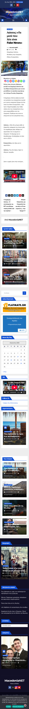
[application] (14, 387)
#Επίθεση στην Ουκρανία (14, 54)
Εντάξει (8, 706)
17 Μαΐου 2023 (8, 665)
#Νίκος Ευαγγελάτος (13, 57)
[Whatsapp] (21, 81)
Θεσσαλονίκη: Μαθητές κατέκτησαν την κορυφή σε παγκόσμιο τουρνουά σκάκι (14, 662)
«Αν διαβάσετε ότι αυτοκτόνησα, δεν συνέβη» (11, 526)
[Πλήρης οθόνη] (24, 392)
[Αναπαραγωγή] (5, 392)
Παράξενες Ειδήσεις (9, 522)
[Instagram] (5, 81)
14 (18, 356)
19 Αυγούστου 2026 (11, 492)
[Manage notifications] (25, 705)
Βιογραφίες (5, 568)
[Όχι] (27, 702)
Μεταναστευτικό (8, 484)
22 (21, 360)
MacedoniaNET (14, 11)
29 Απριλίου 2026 (10, 529)
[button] (23, 20)
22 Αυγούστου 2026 (11, 473)
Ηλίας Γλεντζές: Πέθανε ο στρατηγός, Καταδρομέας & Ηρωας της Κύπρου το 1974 (14, 573)
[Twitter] (8, 81)
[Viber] (18, 81)
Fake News (9, 29)
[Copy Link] (16, 81)
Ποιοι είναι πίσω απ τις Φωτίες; (13, 435)
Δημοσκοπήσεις (8, 431)
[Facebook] (24, 81)
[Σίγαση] (21, 392)
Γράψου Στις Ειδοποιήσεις (10, 403)
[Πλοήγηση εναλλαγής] (13, 20)
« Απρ (4, 371)
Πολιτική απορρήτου (18, 706)
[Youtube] (10, 81)
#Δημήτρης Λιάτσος (12, 52)
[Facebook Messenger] (13, 81)
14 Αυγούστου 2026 (11, 438)
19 (11, 360)
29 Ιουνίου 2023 (8, 575)
